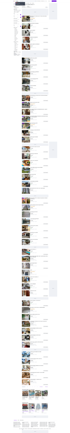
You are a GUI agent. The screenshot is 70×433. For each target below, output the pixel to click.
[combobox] (28, 1)
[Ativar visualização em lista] (46, 7)
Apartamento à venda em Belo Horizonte (25, 422)
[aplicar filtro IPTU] (20, 17)
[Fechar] (24, 3)
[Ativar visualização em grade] (47, 7)
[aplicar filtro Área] (20, 26)
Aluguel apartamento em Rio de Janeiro (16, 425)
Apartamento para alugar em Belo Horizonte (34, 426)
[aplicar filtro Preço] (20, 14)
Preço (14, 13)
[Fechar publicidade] (22, 429)
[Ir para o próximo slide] (47, 395)
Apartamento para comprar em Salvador (51, 422)
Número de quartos (15, 18)
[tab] (15, 420)
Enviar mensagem (46, 28)
